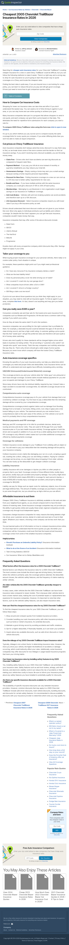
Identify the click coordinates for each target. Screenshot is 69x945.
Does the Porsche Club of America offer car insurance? (57, 757)
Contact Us (11, 930)
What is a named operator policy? (55, 722)
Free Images (38, 940)
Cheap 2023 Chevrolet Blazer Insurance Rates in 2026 (26, 895)
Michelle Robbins (52, 48)
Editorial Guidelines (10, 60)
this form (17, 301)
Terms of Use (47, 41)
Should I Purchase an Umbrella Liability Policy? (24, 542)
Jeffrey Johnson (27, 48)
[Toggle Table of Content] (16, 95)
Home (5, 10)
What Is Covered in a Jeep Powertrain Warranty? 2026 (57, 733)
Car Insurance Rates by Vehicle (19, 10)
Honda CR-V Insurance (57, 780)
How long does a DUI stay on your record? (57, 751)
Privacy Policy (60, 938)
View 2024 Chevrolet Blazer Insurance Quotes (10, 895)
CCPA (45, 940)
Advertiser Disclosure (59, 54)
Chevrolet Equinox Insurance (56, 797)
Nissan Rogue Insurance (54, 787)
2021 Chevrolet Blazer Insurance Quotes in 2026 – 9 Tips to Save (58, 895)
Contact (51, 938)
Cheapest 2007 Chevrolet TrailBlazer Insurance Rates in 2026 (22, 705)
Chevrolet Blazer (45, 10)
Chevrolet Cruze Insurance (55, 774)
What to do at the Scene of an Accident (21, 548)
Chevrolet (35, 10)
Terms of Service (27, 940)
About (5, 930)
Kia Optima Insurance (57, 777)
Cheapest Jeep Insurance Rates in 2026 (56, 740)
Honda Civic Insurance (57, 783)
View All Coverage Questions (56, 763)
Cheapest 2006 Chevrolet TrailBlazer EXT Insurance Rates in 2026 (48, 705)
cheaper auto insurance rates (24, 70)
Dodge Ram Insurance (57, 801)
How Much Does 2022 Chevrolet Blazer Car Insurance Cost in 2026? (42, 897)
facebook (12, 924)
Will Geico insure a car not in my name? (57, 727)
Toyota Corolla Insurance (54, 805)
